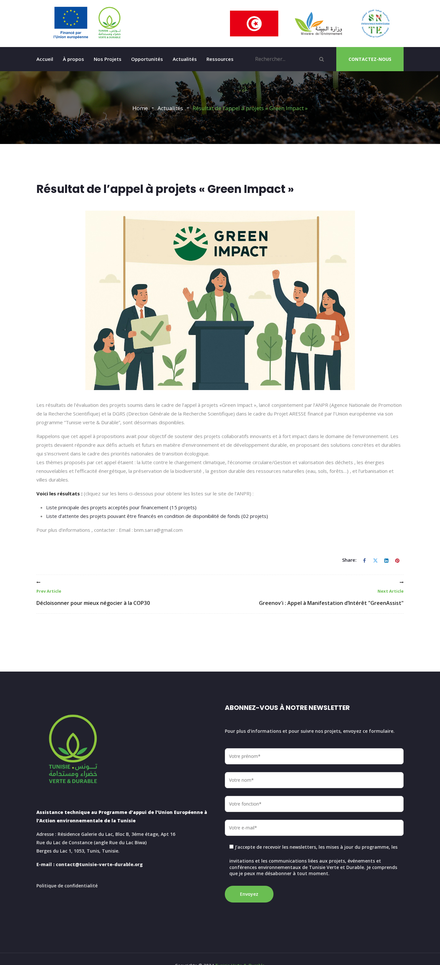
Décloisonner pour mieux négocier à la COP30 (93, 597)
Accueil (44, 59)
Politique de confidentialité (67, 886)
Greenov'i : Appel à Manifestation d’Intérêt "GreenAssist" (331, 597)
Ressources (220, 59)
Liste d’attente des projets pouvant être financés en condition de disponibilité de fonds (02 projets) (157, 516)
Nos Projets (107, 59)
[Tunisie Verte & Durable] (87, 23)
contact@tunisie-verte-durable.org (99, 864)
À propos (73, 59)
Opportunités (147, 59)
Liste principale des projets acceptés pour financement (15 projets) (121, 507)
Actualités (185, 59)
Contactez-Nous (370, 59)
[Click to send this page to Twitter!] (375, 560)
